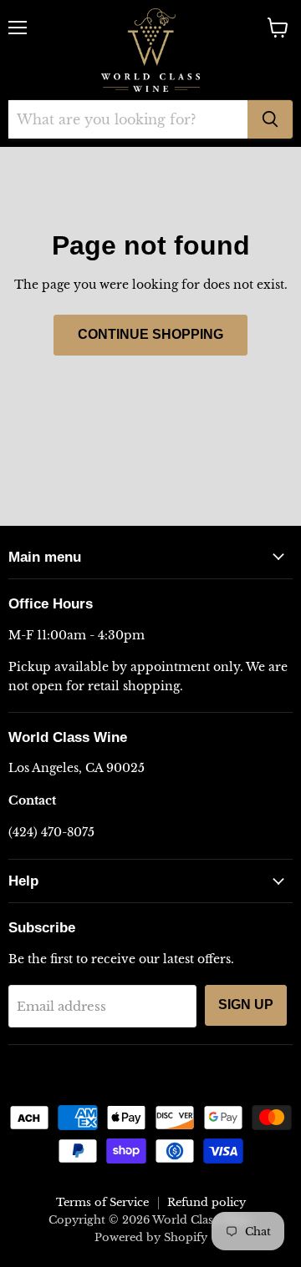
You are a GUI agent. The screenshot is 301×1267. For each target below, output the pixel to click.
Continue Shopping (150, 334)
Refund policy (206, 1202)
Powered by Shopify (150, 1237)
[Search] (270, 119)
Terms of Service (102, 1202)
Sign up (245, 1004)
